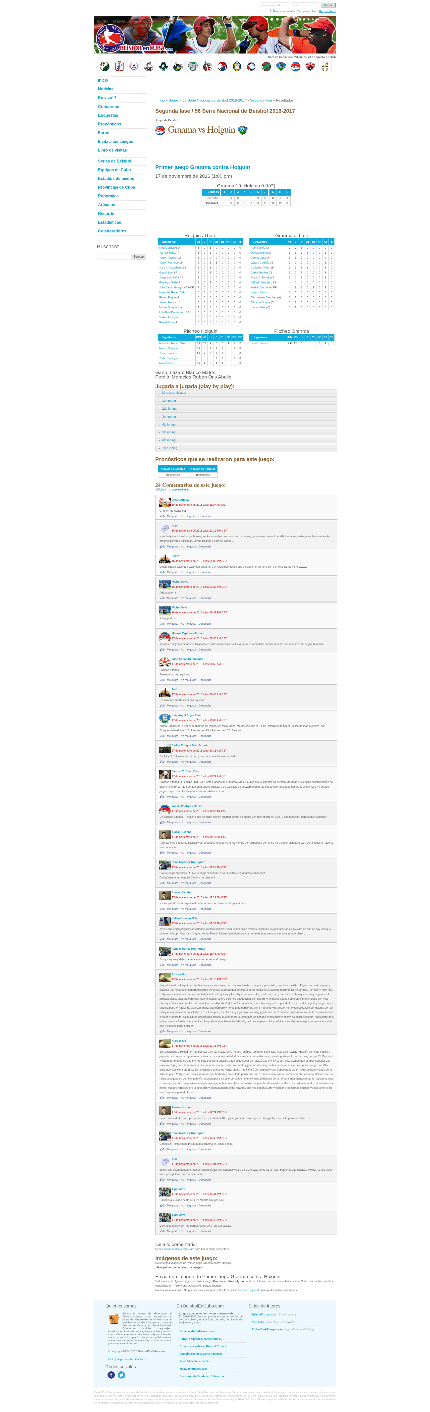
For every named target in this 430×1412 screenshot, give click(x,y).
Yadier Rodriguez (169, 317)
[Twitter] (121, 1378)
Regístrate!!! (327, 11)
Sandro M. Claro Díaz (185, 771)
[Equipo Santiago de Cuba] (310, 72)
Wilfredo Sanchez (261, 282)
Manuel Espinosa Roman (188, 633)
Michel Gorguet (168, 307)
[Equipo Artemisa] (134, 72)
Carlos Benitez (259, 272)
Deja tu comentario (174, 489)
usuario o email (271, 5)
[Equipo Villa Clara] (207, 72)
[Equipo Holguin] (281, 72)
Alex (174, 525)
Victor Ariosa (180, 499)
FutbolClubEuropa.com (283, 1329)
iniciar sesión (172, 1249)
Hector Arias (258, 307)
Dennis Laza (258, 257)
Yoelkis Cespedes (261, 287)
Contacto (140, 1359)
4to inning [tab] (169, 424)
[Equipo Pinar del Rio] (104, 72)
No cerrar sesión (284, 11)
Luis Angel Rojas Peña (186, 715)
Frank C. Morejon (261, 277)
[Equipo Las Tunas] (266, 72)
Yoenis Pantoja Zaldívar (187, 806)
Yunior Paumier (168, 257)
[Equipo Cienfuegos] (193, 72)
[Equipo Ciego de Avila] (237, 72)
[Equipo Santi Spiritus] (222, 72)
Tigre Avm (178, 1189)
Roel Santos (258, 247)
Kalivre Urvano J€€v (185, 918)
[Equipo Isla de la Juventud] (163, 72)
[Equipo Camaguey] (251, 72)
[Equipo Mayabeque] (149, 72)
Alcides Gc (179, 974)
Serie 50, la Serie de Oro (195, 1361)
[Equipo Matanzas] (178, 72)
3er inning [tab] (169, 416)
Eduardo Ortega (260, 302)
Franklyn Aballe (168, 282)
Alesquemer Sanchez (263, 297)
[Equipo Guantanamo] (325, 72)
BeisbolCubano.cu (274, 1314)
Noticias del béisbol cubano (198, 1331)
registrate (188, 1249)
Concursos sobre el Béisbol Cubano (203, 1346)
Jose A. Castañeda (170, 267)
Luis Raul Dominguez (172, 312)
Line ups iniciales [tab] (174, 392)
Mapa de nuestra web (194, 1368)
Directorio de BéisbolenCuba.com (202, 1376)
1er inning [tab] (169, 400)
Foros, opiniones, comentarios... (201, 1338)
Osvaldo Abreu (260, 252)
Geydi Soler (166, 272)
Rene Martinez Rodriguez (188, 862)
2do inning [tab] (169, 408)
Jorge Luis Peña (169, 277)
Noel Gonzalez (168, 247)
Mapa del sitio (124, 1359)
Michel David (180, 581)
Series (174, 100)
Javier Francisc (168, 302)
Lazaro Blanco (259, 292)
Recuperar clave (307, 11)
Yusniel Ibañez (168, 252)
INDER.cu (273, 1322)
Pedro (175, 555)
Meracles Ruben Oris (172, 292)
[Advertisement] (245, 85)
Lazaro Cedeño (260, 262)
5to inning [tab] (169, 432)
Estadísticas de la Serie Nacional (201, 1353)
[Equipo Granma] (295, 72)
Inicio (161, 100)
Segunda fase (261, 100)
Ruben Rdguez (168, 297)
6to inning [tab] (169, 440)
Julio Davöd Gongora (172, 287)
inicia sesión (238, 1290)
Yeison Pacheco (169, 262)
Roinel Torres (167, 322)
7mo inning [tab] (169, 448)
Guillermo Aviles (260, 267)
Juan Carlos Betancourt (187, 658)
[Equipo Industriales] (119, 72)
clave (295, 5)
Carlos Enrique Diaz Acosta (190, 745)
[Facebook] (111, 1378)
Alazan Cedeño (182, 831)
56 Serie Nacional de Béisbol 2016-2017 (214, 100)
